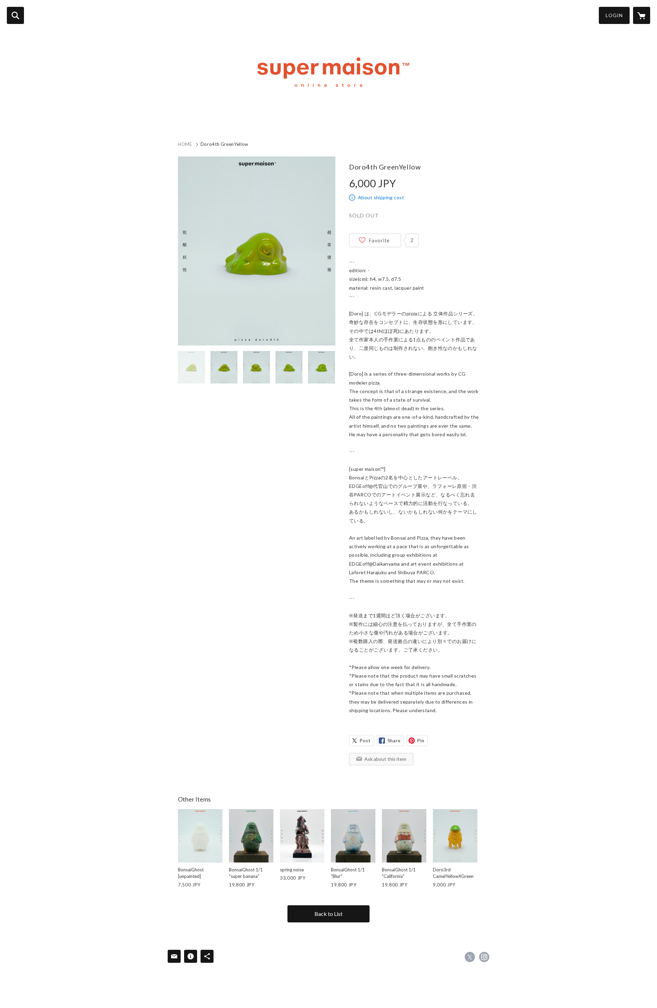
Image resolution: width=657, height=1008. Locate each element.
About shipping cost (381, 197)
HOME (185, 144)
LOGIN (614, 15)
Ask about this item (385, 759)
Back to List (328, 913)
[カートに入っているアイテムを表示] (641, 15)
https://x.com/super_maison (470, 957)
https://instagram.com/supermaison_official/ (484, 957)
